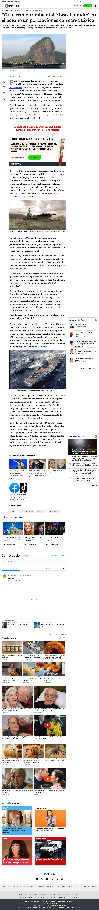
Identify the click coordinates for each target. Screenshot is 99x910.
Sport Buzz (65, 894)
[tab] (11, 568)
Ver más (92, 485)
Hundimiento (40, 511)
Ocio (58, 886)
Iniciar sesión (52, 555)
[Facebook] (37, 879)
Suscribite (88, 6)
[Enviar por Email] (4, 93)
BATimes (64, 892)
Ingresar (78, 6)
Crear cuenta (60, 555)
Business (76, 886)
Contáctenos (42, 897)
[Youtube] (47, 879)
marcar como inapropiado (61, 582)
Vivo (55, 889)
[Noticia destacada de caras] (17, 839)
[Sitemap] (62, 879)
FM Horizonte (72, 892)
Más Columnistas (88, 368)
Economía (25, 886)
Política (19, 886)
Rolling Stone (57, 894)
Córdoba (63, 886)
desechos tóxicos (17, 268)
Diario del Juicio (62, 889)
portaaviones (15, 87)
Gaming (51, 889)
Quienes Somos (32, 897)
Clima (47, 886)
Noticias (34, 889)
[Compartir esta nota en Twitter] (4, 81)
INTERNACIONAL (7, 10)
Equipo (56, 897)
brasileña (55, 395)
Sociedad (32, 886)
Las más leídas (77, 436)
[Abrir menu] (3, 6)
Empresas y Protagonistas (88, 886)
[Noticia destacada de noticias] (17, 808)
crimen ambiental (44, 276)
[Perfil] (13, 803)
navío (61, 171)
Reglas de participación (66, 897)
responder (11, 580)
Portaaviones (29, 511)
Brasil (12, 511)
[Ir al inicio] (13, 6)
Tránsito (76, 897)
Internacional (40, 886)
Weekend (36, 892)
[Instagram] (52, 879)
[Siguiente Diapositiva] (64, 534)
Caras (39, 889)
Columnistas (76, 320)
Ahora (4, 886)
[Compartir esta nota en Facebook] (4, 76)
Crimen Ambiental (53, 511)
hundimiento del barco (20, 297)
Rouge (56, 892)
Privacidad (50, 897)
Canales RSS (23, 897)
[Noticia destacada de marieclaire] (50, 808)
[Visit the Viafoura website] (61, 634)
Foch (20, 511)
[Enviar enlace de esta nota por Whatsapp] (4, 87)
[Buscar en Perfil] (95, 2)
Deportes (52, 886)
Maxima (78, 894)
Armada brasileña (37, 105)
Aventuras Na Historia (45, 894)
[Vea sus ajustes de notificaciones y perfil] (95, 6)
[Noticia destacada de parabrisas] (50, 839)
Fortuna (42, 892)
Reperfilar (70, 886)
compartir (54, 580)
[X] (42, 879)
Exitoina (45, 889)
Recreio (72, 894)
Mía (60, 892)
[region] (34, 595)
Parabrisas (50, 892)
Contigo (34, 894)
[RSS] (57, 879)
